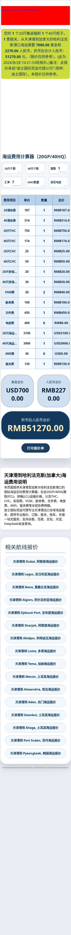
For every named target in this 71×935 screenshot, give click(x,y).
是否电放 (56, 182)
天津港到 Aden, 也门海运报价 (35, 702)
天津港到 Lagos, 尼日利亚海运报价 (35, 574)
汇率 (7, 182)
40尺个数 (33, 168)
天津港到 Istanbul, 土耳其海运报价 (35, 715)
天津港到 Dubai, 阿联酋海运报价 (35, 561)
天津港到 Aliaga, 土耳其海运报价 (35, 728)
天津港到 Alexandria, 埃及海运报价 (35, 689)
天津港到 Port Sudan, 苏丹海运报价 (35, 740)
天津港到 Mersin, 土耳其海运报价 (35, 677)
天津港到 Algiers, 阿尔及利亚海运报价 (35, 600)
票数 (53, 168)
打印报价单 (35, 448)
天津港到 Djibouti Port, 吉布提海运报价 (35, 613)
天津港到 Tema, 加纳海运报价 (35, 664)
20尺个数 (10, 168)
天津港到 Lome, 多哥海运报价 (35, 651)
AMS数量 (33, 182)
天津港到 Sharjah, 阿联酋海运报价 (35, 625)
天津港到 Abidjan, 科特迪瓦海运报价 (35, 638)
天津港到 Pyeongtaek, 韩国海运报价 (35, 753)
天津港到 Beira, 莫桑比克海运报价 (35, 587)
